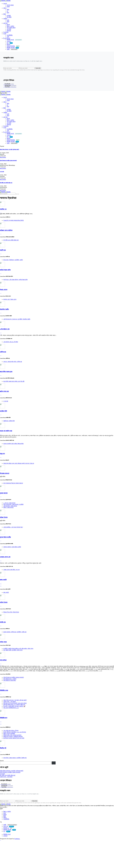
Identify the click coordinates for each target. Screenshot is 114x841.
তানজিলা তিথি (3, 411)
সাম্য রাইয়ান (3, 660)
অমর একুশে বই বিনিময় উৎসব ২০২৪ (11, 707)
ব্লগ (9, 43)
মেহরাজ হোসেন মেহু (5, 557)
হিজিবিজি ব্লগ (3, 718)
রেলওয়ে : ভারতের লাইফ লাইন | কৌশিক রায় (12, 361)
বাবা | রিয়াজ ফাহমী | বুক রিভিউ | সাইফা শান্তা (12, 650)
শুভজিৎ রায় (3, 622)
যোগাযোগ (9, 41)
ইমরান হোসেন (3, 289)
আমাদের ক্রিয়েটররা (13, 46)
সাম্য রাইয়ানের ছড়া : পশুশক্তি (9, 679)
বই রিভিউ (9, 15)
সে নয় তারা (2, 171)
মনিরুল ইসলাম (4, 517)
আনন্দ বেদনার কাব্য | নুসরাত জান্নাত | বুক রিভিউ (13, 504)
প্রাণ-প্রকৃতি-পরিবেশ (11, 27)
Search (2, 760)
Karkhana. (17, 838)
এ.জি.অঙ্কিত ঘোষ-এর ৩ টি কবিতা (10, 342)
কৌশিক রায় (3, 352)
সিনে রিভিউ (9, 17)
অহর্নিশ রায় (3, 250)
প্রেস (8, 36)
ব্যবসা (8, 21)
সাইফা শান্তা (3, 642)
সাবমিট (12, 49)
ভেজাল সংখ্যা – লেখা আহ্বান (9, 701)
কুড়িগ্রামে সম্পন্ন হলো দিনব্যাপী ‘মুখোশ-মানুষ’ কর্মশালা (15, 703)
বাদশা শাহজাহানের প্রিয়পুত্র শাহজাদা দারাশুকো (13, 483)
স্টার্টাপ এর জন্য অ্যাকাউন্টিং (9, 733)
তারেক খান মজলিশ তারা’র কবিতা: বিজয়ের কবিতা (13, 443)
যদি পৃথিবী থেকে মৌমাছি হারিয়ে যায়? (6, 182)
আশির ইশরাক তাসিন (5, 270)
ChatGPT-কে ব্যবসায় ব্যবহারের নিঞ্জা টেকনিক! (13, 220)
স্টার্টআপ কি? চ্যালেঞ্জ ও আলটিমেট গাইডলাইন (13, 736)
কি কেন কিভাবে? (6, 38)
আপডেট (5, 3)
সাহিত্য (4, 8)
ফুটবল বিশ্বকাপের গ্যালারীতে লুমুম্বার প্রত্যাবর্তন (8, 160)
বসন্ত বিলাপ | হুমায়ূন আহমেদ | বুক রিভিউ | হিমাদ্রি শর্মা (15, 757)
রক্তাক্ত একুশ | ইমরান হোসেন (9, 299)
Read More (3, 157)
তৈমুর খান (2, 453)
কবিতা (8, 9)
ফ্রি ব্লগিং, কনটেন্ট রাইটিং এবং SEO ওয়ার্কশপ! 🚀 (14, 706)
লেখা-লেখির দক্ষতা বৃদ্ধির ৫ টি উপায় (10, 730)
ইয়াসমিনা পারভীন (4, 309)
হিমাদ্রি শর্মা (3, 748)
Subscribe (38, 68)
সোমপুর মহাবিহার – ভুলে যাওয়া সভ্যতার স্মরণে (13, 527)
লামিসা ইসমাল (3, 602)
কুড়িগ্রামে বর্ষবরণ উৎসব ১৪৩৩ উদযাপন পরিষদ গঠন (14, 704)
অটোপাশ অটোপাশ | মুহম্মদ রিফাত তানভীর (12, 547)
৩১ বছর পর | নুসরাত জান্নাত (9, 503)
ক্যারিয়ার (5, 18)
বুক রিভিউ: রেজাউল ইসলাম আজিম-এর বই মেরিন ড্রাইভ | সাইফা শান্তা (18, 648)
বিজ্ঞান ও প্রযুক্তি (10, 26)
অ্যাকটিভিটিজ (10, 35)
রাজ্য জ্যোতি (3, 580)
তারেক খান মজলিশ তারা (6, 431)
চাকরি (8, 20)
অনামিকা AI (3, 209)
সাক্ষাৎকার (9, 30)
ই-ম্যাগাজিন (5, 32)
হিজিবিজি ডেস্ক (4, 690)
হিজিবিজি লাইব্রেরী (12, 47)
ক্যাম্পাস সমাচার (10, 5)
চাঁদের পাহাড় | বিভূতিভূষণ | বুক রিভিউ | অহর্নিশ (13, 260)
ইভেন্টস (8, 6)
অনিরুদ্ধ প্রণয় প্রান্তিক (6, 230)
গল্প (7, 11)
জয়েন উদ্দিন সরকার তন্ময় (6, 371)
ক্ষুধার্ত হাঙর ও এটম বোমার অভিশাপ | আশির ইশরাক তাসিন (15, 279)
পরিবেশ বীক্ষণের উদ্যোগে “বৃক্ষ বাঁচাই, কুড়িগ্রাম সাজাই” (9, 149)
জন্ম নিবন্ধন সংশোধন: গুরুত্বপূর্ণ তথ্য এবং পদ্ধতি (13, 738)
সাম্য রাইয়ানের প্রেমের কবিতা (9, 680)
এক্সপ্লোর (5, 23)
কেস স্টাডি (9, 29)
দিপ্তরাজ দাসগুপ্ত (4, 473)
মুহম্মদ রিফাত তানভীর (5, 537)
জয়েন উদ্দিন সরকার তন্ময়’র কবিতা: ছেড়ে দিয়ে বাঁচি (13, 381)
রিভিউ (4, 14)
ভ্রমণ (8, 12)
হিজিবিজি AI (7, 828)
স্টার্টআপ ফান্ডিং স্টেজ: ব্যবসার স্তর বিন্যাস (12, 735)
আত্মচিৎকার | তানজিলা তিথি (9, 421)
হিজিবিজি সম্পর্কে (14, 39)
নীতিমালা (8, 44)
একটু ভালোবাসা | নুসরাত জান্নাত (10, 506)
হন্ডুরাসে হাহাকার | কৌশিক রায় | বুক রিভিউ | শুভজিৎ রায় (14, 632)
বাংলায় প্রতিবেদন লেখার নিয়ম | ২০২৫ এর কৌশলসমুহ (14, 732)
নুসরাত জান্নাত (4, 493)
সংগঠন (4, 33)
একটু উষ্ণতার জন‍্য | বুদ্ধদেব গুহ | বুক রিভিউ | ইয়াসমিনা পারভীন (16, 319)
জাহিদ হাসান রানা (4, 391)
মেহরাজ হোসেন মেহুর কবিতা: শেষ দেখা (11, 569)
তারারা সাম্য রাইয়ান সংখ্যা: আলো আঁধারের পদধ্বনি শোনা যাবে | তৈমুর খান (18, 463)
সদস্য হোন (8, 826)
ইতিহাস (8, 24)
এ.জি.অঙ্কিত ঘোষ (4, 329)
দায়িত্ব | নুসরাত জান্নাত (8, 507)
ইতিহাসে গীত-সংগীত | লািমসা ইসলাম (11, 612)
